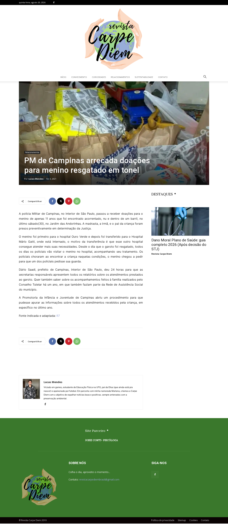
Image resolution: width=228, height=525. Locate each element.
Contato (163, 77)
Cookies (193, 520)
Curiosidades (99, 77)
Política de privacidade (162, 520)
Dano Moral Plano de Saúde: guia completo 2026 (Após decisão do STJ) (178, 244)
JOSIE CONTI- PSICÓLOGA (101, 440)
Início (63, 77)
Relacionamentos (120, 77)
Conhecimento (79, 77)
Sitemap (182, 520)
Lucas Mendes (35, 178)
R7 (58, 315)
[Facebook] (53, 2)
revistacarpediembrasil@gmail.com (99, 479)
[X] (60, 201)
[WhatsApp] (77, 201)
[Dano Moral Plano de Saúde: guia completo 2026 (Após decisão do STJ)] (180, 221)
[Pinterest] (68, 201)
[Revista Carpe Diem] (114, 39)
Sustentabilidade (144, 77)
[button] (205, 77)
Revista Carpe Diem (161, 253)
